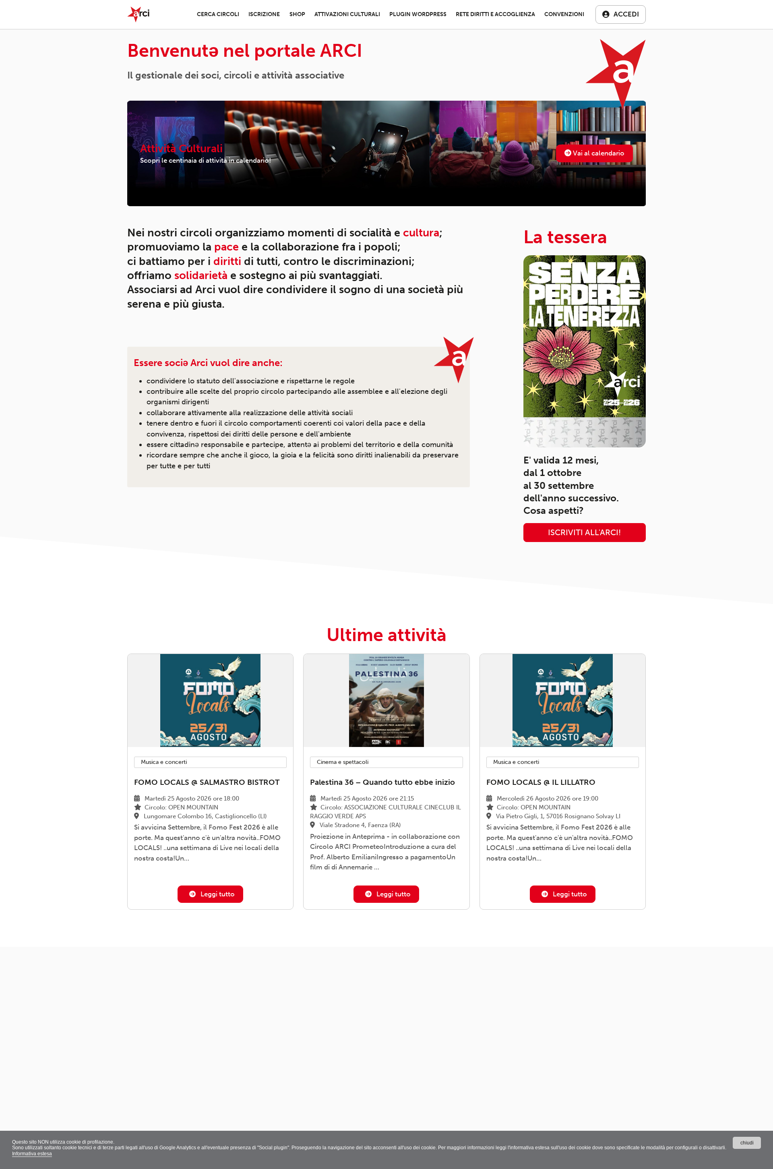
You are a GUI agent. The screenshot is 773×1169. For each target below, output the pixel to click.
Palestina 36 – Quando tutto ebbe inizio (382, 782)
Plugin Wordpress (417, 14)
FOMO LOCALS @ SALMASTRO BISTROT (206, 782)
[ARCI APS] (138, 14)
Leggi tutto (217, 894)
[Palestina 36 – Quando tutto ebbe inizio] (386, 700)
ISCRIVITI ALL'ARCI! (584, 532)
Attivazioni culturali (347, 14)
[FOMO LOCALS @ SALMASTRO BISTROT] (210, 700)
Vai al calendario (597, 153)
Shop (297, 14)
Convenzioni (564, 14)
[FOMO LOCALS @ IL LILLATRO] (562, 700)
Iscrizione (264, 14)
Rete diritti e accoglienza (495, 14)
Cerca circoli (218, 14)
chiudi (747, 1143)
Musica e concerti (164, 762)
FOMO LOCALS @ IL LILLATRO (540, 782)
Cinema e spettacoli (342, 762)
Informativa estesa (32, 1154)
